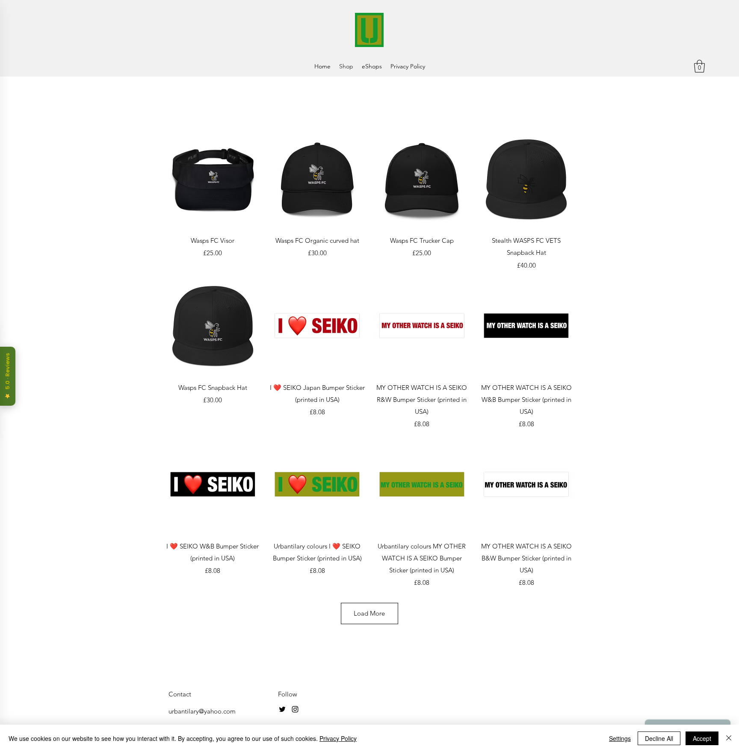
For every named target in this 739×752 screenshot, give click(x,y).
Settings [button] (620, 738)
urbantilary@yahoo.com (202, 711)
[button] (699, 66)
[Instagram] (295, 709)
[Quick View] (213, 180)
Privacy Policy (338, 738)
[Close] (729, 738)
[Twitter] (282, 709)
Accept (702, 738)
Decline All (659, 738)
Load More (369, 613)
